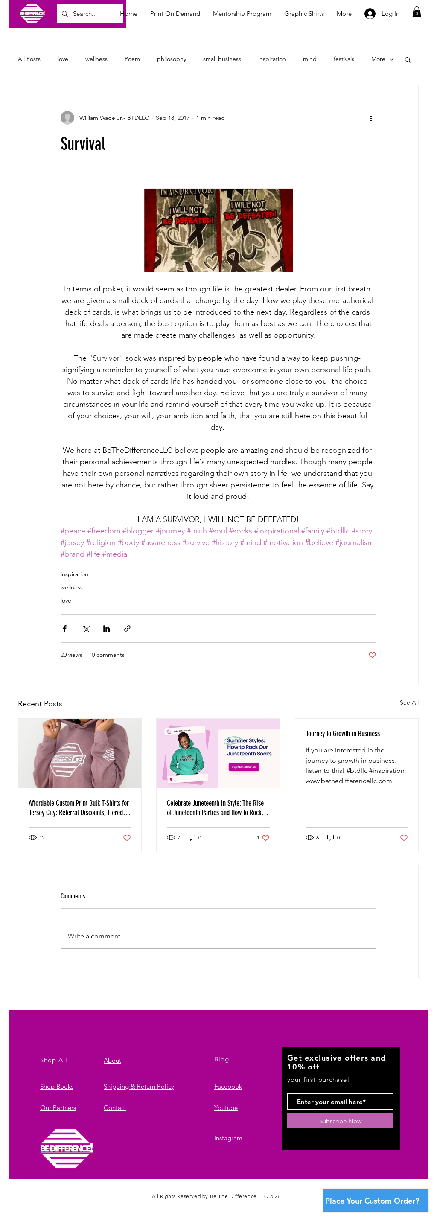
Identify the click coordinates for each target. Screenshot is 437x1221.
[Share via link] (127, 628)
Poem (132, 59)
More (378, 59)
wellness (96, 59)
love (63, 59)
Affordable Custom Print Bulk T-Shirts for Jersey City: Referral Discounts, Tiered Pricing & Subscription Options (79, 807)
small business (222, 59)
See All (409, 702)
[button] (416, 11)
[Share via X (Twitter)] (86, 628)
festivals (344, 59)
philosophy (171, 59)
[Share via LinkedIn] (106, 628)
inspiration (272, 59)
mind (310, 59)
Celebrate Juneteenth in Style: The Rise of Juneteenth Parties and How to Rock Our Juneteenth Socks (215, 807)
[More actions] (371, 118)
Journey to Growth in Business (343, 733)
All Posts (29, 59)
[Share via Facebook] (65, 628)
